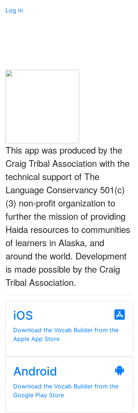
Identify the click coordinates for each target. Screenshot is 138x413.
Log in (14, 10)
